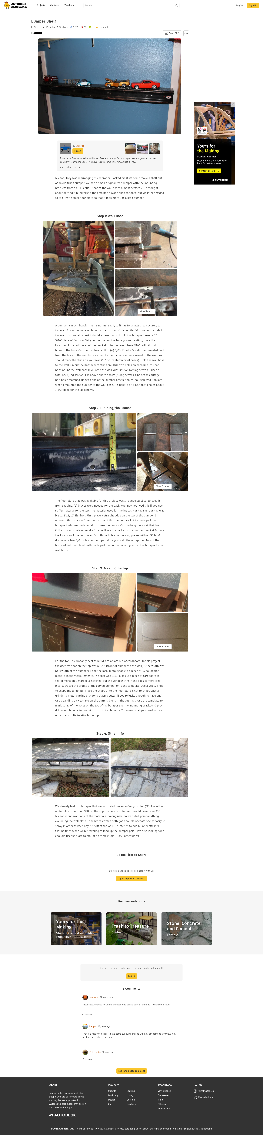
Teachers (69, 5)
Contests (54, 5)
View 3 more (146, 311)
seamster (94, 997)
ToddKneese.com (72, 167)
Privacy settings (125, 1128)
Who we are (164, 1108)
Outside (131, 1099)
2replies (88, 1014)
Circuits (112, 1091)
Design (111, 1099)
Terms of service (84, 1128)
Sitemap (162, 1104)
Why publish (164, 1091)
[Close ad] (233, 104)
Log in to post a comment (131, 1070)
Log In (239, 5)
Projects (40, 5)
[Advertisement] (214, 143)
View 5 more (162, 646)
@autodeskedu (206, 1097)
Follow (78, 151)
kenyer (92, 1026)
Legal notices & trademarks (198, 1128)
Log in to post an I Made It (131, 878)
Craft (110, 1104)
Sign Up (253, 5)
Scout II (38, 27)
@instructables (206, 1091)
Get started (163, 1095)
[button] (186, 33)
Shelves (63, 27)
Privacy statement (104, 1128)
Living (130, 1095)
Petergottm (95, 1052)
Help (160, 1099)
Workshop (51, 27)
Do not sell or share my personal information (159, 1128)
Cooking (131, 1091)
